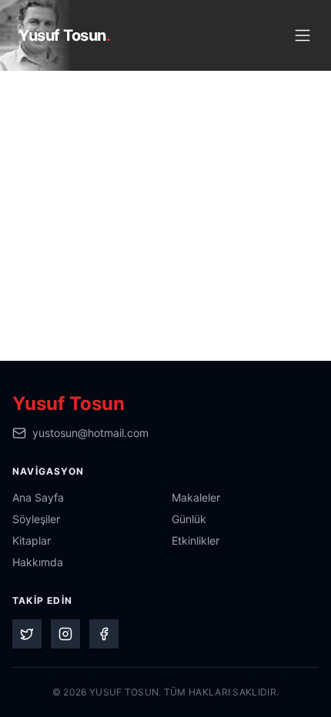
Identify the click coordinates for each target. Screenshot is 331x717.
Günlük (189, 518)
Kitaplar (31, 540)
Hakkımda (37, 562)
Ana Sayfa (38, 497)
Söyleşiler (36, 518)
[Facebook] (104, 634)
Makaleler (196, 497)
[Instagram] (65, 634)
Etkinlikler (195, 540)
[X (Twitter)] (27, 634)
